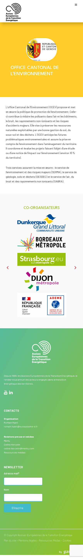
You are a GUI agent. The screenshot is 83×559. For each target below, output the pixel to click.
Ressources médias (14, 452)
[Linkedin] (11, 393)
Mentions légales (28, 540)
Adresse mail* (11, 473)
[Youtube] (6, 393)
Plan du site (10, 540)
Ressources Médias (49, 540)
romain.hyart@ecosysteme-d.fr (21, 426)
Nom (6, 489)
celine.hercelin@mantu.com (19, 448)
